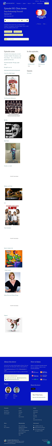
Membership (39, 3)
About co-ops (35, 412)
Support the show (17, 31)
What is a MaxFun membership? (24, 430)
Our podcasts (6, 410)
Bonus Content (21, 433)
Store (34, 3)
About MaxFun (35, 410)
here (15, 62)
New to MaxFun (6, 413)
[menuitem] (19, 3)
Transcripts (20, 412)
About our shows (6, 412)
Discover (20, 413)
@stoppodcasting (22, 369)
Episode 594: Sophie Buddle (39, 397)
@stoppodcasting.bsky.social (13, 379)
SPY (8, 39)
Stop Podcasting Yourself (13, 11)
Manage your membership (23, 427)
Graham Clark (31, 64)
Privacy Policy (46, 441)
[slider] (12, 20)
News (19, 415)
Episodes (20, 410)
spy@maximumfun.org (10, 369)
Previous (38, 23)
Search (47, 1)
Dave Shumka (41, 64)
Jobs (34, 418)
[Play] (5, 20)
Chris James (12, 39)
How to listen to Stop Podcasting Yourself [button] (13, 34)
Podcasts (18, 3)
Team (34, 413)
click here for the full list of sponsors (12, 70)
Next (44, 23)
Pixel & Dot (46, 440)
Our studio (35, 415)
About (29, 3)
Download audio (8, 31)
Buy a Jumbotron (6, 427)
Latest (24, 3)
